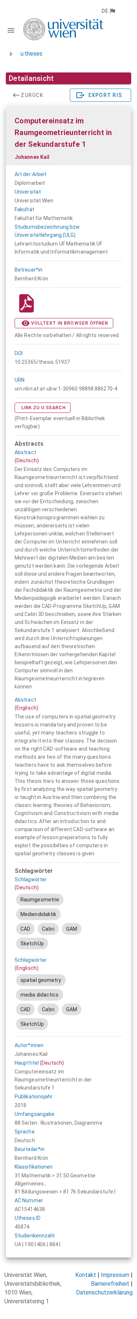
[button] (108, 11)
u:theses (31, 53)
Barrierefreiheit (110, 1283)
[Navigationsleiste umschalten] (11, 30)
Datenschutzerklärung (104, 1292)
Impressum (115, 1274)
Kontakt (85, 1274)
